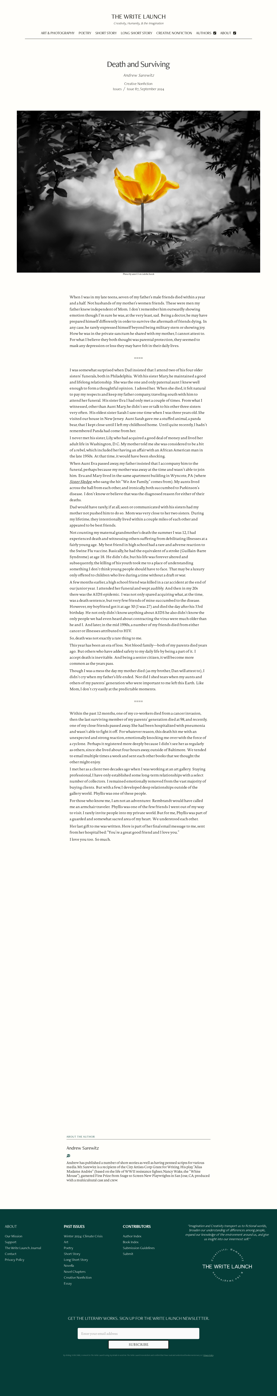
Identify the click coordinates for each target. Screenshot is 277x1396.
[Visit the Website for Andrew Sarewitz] (68, 1156)
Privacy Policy (208, 1355)
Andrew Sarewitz (83, 1148)
